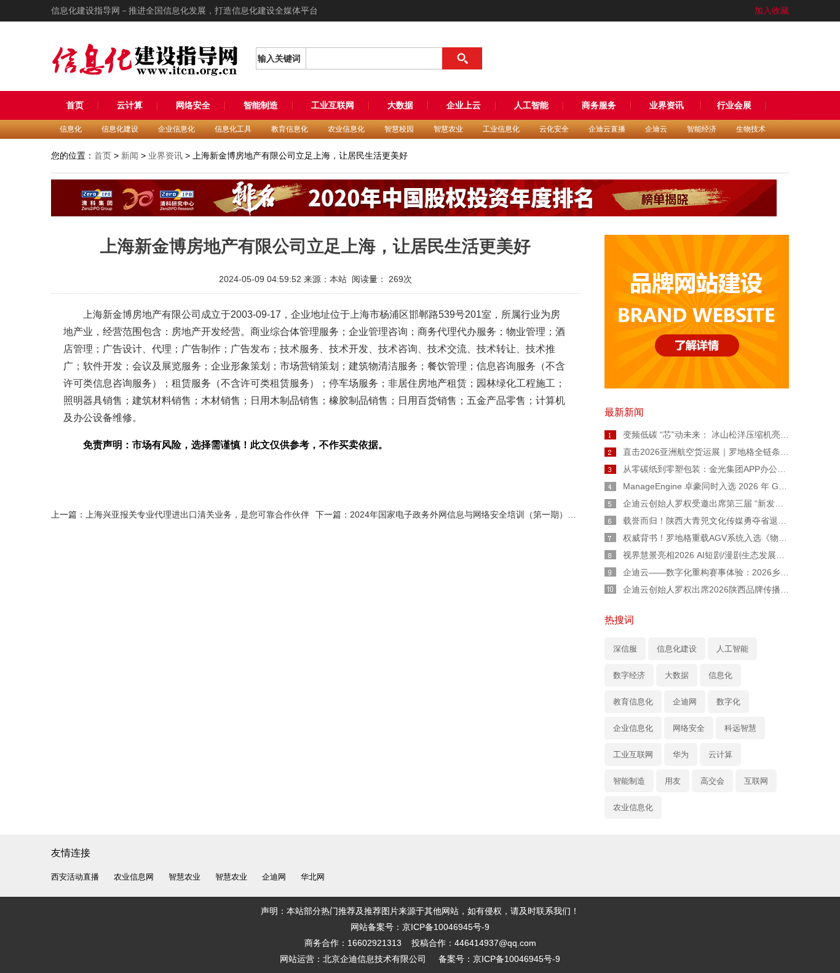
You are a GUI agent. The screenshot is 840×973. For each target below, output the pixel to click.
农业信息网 (134, 876)
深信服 (625, 648)
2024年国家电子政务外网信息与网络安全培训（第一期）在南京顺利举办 (489, 514)
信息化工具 (233, 129)
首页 (75, 105)
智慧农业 (448, 129)
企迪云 (656, 129)
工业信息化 (501, 129)
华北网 (313, 876)
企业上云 (463, 105)
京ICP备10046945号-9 (516, 959)
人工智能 (531, 105)
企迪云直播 (606, 129)
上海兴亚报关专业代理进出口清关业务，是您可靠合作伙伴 (197, 514)
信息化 (71, 129)
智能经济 (701, 129)
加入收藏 (772, 10)
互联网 (756, 781)
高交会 (712, 781)
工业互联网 (332, 105)
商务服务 (599, 105)
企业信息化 (176, 129)
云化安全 (554, 129)
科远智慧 (740, 728)
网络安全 (193, 105)
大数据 (400, 105)
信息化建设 (119, 129)
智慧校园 (399, 129)
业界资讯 (667, 105)
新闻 (129, 155)
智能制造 (261, 105)
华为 (681, 754)
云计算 (130, 105)
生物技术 (751, 129)
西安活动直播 (75, 876)
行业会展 (734, 105)
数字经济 (629, 675)
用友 (673, 781)
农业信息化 (346, 129)
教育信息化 (289, 129)
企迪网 (685, 701)
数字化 (728, 701)
